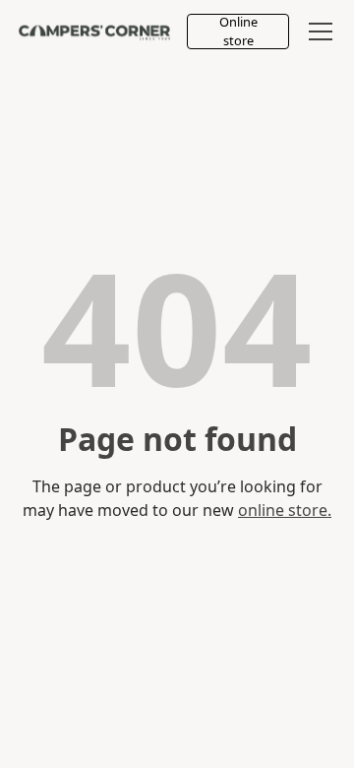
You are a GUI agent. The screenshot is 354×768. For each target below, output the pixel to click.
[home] (94, 32)
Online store (238, 31)
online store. (284, 510)
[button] (316, 31)
